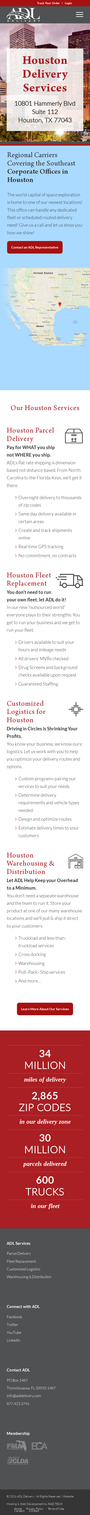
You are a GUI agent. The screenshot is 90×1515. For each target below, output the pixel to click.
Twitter (12, 1324)
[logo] (37, 14)
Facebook (14, 1316)
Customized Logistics (23, 1269)
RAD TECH (55, 1504)
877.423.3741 (18, 1403)
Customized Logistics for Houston (26, 713)
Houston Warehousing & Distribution (31, 864)
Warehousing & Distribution (29, 1276)
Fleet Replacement (21, 1261)
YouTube (14, 1332)
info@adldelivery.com (24, 1395)
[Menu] (77, 14)
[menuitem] (48, 3)
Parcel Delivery (19, 1253)
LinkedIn (13, 1340)
